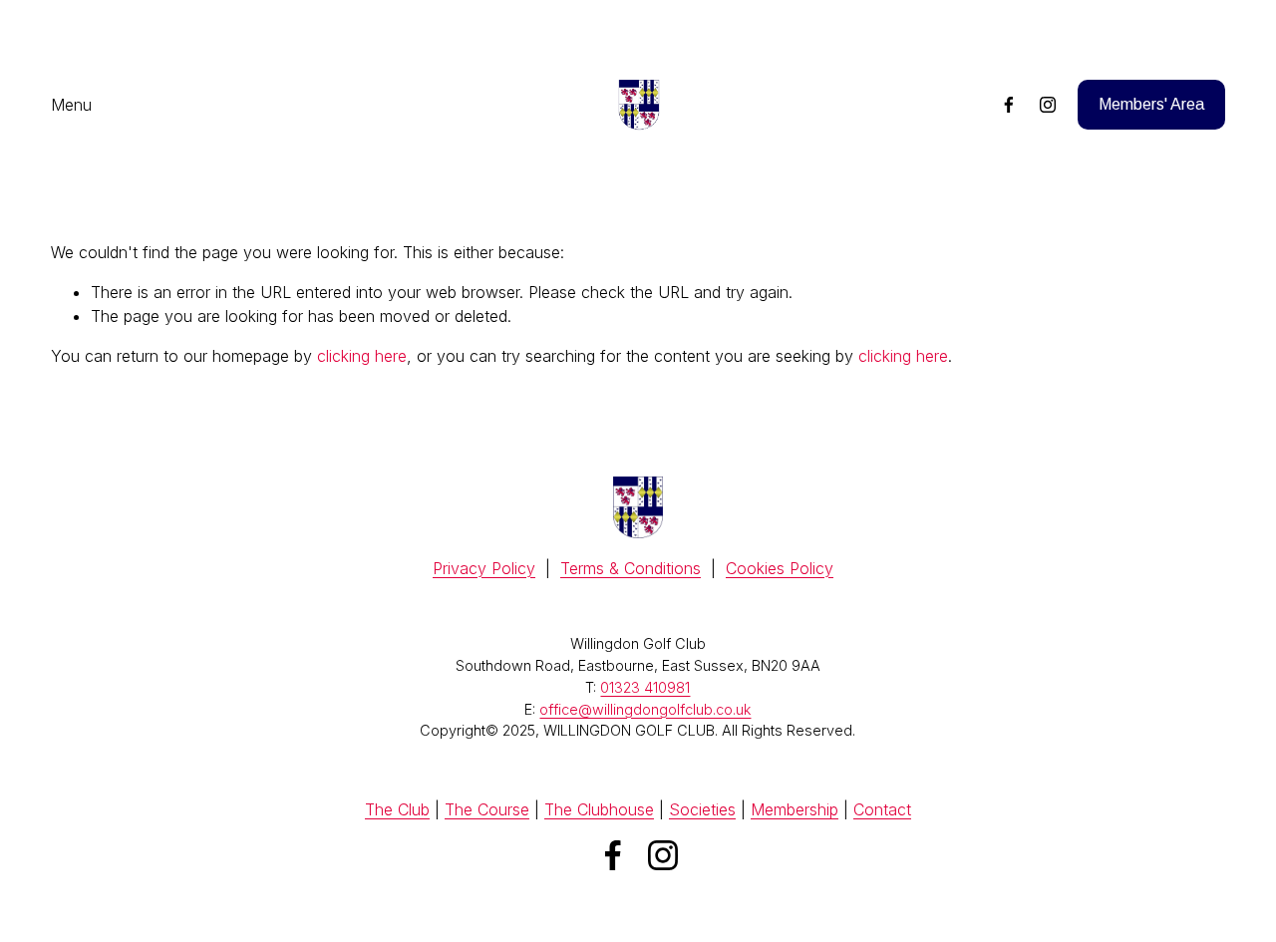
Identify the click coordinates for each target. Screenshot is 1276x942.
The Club (397, 809)
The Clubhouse (599, 809)
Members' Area (1151, 104)
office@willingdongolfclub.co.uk (645, 709)
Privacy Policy (484, 568)
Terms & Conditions (630, 568)
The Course (487, 809)
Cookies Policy (779, 568)
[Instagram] (1048, 105)
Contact (882, 809)
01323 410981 (645, 687)
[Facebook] (1009, 105)
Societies (702, 809)
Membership (794, 809)
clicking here (362, 356)
